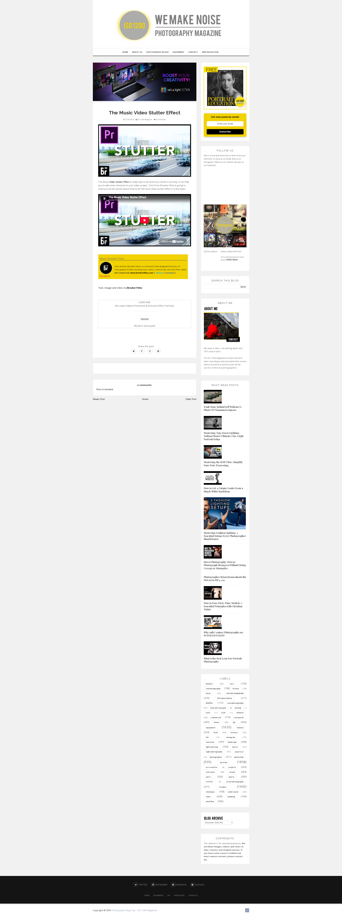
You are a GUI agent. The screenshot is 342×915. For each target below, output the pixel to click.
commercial (216, 717)
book (208, 713)
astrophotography (235, 703)
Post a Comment (104, 389)
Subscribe (225, 131)
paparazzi (239, 752)
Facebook (181, 885)
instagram (230, 737)
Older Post (191, 399)
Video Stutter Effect (119, 181)
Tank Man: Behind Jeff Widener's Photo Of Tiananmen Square (222, 408)
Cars (232, 684)
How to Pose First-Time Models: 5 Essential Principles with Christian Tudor (223, 606)
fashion (240, 728)
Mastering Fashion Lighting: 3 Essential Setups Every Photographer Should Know (225, 536)
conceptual (239, 717)
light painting (212, 747)
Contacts (192, 895)
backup (238, 708)
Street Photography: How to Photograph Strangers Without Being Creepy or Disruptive (225, 565)
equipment (210, 728)
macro (235, 747)
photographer (216, 757)
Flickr (208, 693)
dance (216, 722)
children (240, 713)
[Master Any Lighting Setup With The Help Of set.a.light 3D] (144, 81)
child (223, 713)
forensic (234, 732)
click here (232, 259)
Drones (236, 688)
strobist (222, 787)
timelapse (210, 792)
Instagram (161, 885)
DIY (168, 895)
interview (210, 742)
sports (231, 777)
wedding (231, 797)
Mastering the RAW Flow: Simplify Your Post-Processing (223, 464)
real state (210, 772)
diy (234, 722)
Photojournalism (224, 698)
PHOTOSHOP (179, 895)
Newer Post (99, 399)
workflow (210, 801)
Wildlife (209, 703)
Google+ (200, 885)
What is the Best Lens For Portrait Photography (223, 660)
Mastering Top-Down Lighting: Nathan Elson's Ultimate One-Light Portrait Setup (223, 436)
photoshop (239, 757)
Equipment (158, 895)
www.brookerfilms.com (141, 273)
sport (208, 777)
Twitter (142, 885)
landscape (232, 742)
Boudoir (209, 684)
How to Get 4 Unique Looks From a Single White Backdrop (223, 490)
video (208, 797)
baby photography (218, 708)
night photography (214, 752)
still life (209, 782)
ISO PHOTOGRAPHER (235, 693)
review (232, 772)
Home (145, 399)
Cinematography (213, 688)
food (215, 732)
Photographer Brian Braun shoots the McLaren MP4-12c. (225, 578)
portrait (223, 762)
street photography (235, 782)
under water (233, 792)
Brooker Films (134, 287)
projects (232, 767)
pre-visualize (211, 767)
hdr (207, 737)
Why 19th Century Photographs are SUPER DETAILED (223, 634)
